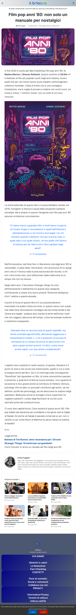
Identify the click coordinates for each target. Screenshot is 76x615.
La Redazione (38, 566)
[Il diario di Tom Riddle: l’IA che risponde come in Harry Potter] (61, 488)
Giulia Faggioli (21, 26)
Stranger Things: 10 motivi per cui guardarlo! (28, 443)
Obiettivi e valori (38, 562)
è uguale (32, 612)
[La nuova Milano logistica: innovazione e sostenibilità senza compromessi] (38, 488)
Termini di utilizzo (38, 597)
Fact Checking (38, 569)
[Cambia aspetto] (2, 4)
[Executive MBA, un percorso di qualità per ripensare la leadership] (38, 511)
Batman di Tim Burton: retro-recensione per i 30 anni (33, 439)
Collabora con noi (38, 585)
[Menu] (74, 4)
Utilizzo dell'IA (38, 601)
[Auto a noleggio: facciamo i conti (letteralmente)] (15, 488)
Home (12, 9)
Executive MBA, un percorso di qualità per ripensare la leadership (37, 520)
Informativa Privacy (38, 594)
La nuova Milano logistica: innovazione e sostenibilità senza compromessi (37, 497)
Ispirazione (20, 9)
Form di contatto (38, 578)
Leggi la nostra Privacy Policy (38, 609)
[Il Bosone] (38, 3)
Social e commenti (38, 582)
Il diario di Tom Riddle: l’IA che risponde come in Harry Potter (61, 497)
